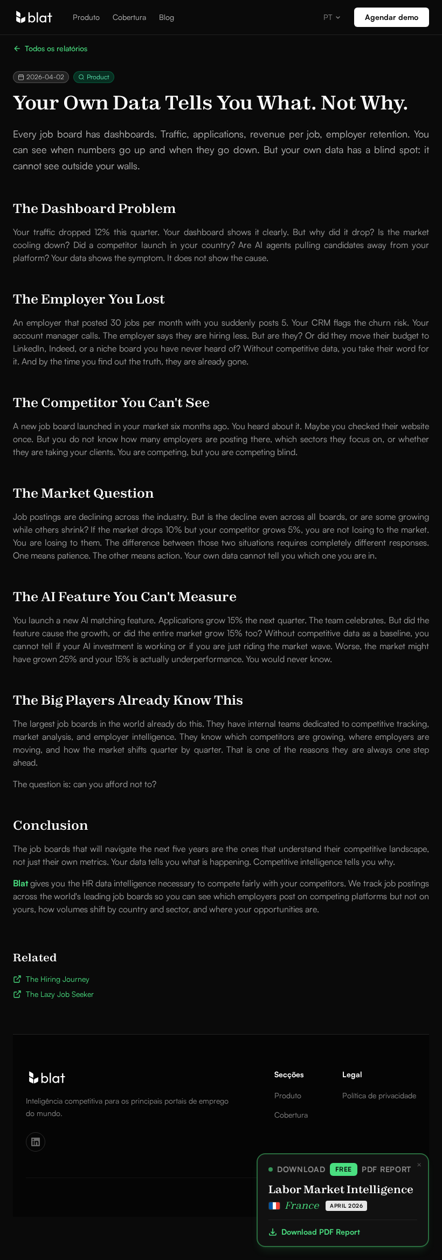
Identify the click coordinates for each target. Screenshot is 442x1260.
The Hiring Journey (57, 978)
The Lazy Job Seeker (60, 994)
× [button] (419, 1164)
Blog (166, 17)
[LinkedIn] (35, 1142)
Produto (86, 17)
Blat (20, 883)
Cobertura (129, 17)
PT (328, 17)
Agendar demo (391, 17)
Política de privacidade (379, 1095)
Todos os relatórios (56, 48)
